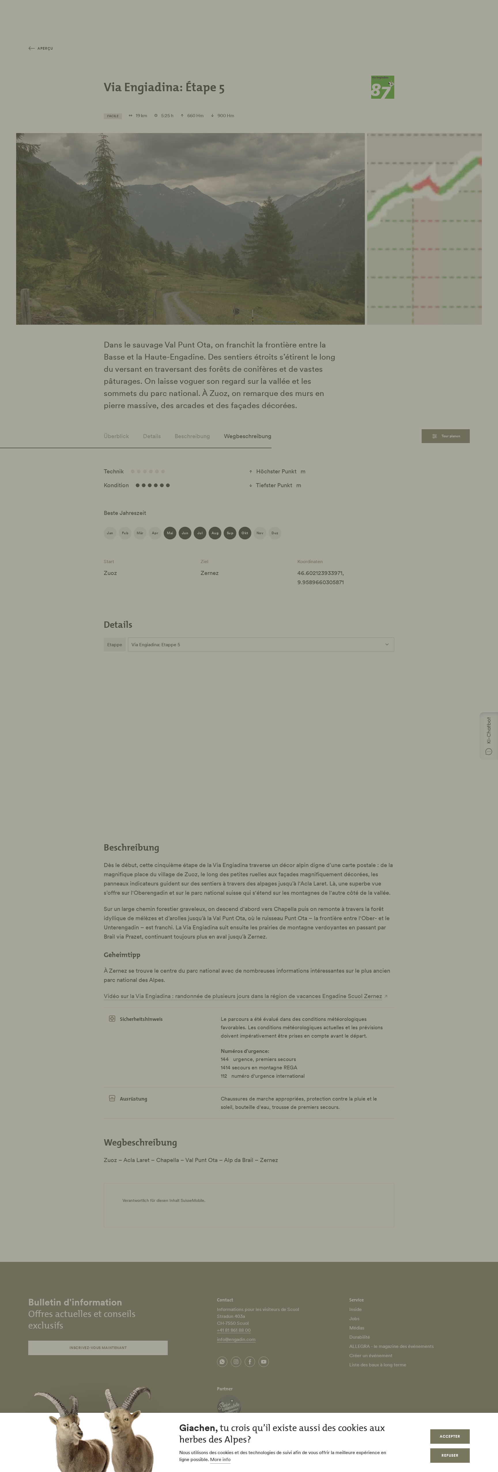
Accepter (450, 1436)
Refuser (450, 1455)
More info (220, 1459)
